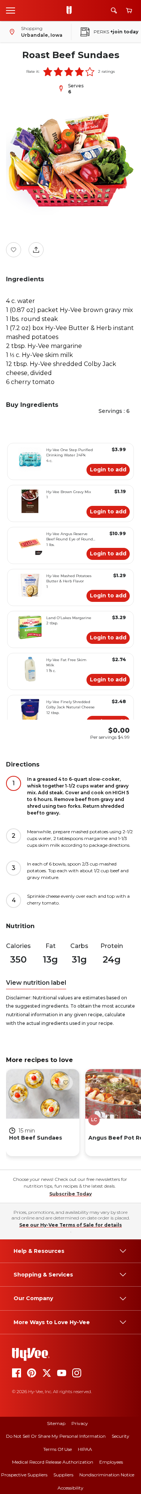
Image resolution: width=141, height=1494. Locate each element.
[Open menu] (10, 10)
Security (120, 1436)
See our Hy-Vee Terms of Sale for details (70, 1225)
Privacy (79, 1423)
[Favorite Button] (14, 250)
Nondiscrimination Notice (106, 1475)
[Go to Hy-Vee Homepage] (71, 10)
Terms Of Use (57, 1449)
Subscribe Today (70, 1194)
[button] (47, 71)
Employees (111, 1462)
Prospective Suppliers (24, 1475)
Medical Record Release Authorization (52, 1462)
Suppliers (63, 1475)
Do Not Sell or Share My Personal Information (56, 1436)
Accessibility (70, 1488)
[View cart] (129, 10)
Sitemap (56, 1423)
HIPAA (85, 1449)
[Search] (114, 10)
